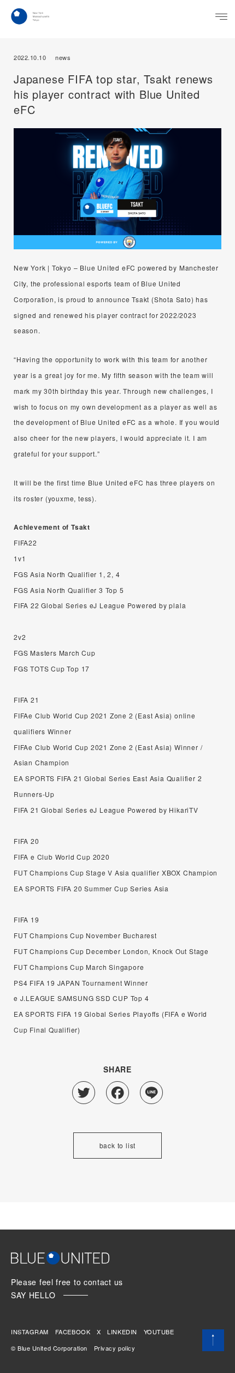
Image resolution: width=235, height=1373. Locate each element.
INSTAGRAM (30, 1331)
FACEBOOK (72, 1331)
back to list (117, 1145)
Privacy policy (115, 1348)
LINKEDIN (122, 1331)
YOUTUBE (159, 1331)
